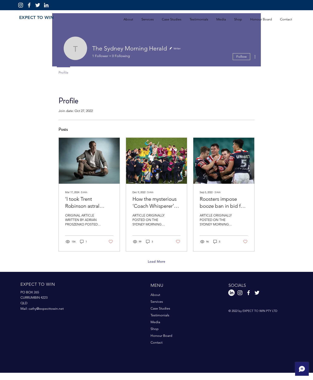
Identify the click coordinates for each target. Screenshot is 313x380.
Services (157, 302)
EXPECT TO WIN (36, 17)
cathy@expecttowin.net (46, 309)
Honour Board (161, 336)
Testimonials (160, 315)
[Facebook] (29, 5)
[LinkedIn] (46, 5)
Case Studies (160, 308)
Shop (155, 329)
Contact (156, 342)
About (155, 295)
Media (155, 322)
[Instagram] (20, 5)
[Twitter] (37, 5)
